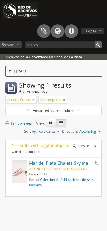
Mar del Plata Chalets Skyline (58, 163)
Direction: (70, 131)
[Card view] (51, 123)
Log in (91, 30)
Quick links (71, 31)
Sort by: (30, 131)
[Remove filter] (33, 99)
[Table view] (61, 123)
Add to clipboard (95, 163)
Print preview (21, 123)
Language (57, 31)
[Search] (98, 44)
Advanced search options (53, 110)
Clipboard (44, 31)
